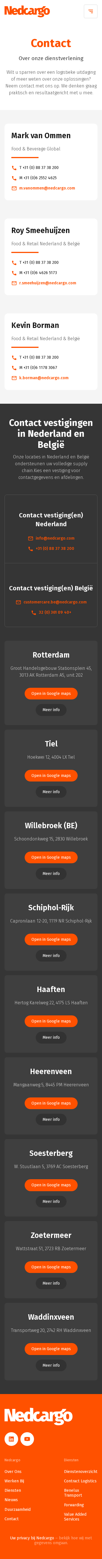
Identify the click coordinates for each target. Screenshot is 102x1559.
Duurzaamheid (18, 1509)
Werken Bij (14, 1481)
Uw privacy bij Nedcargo (51, 1540)
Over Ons (13, 1471)
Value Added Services (75, 1517)
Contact (12, 1519)
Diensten (13, 1490)
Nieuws (11, 1499)
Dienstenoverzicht (80, 1471)
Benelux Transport (73, 1493)
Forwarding (74, 1505)
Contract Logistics (80, 1481)
